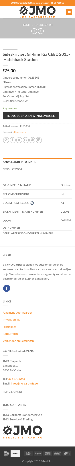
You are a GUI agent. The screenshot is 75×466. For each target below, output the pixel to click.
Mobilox (48, 461)
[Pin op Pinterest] (32, 140)
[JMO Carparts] (37, 12)
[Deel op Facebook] (13, 140)
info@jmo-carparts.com (25, 383)
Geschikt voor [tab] (12, 169)
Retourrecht (10, 333)
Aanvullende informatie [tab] (19, 161)
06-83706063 (16, 378)
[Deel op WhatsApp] (6, 140)
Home (26, 24)
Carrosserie (43, 24)
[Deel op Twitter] (19, 140)
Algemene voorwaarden (18, 312)
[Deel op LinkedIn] (39, 140)
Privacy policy (11, 319)
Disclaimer (9, 326)
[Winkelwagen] (69, 12)
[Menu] (5, 11)
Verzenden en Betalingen (18, 340)
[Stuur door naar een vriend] (26, 140)
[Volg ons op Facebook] (6, 288)
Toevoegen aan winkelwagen (31, 115)
